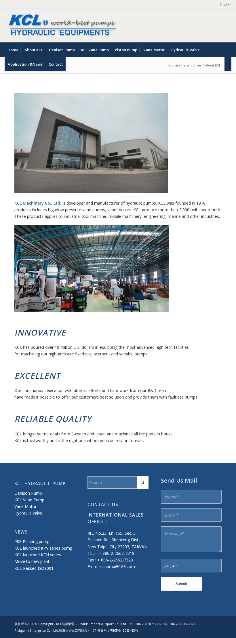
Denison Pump (28, 493)
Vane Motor (25, 506)
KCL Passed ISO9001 (34, 568)
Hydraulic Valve (28, 513)
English (225, 4)
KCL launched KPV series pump (43, 548)
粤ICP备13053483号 (124, 630)
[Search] (227, 64)
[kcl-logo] (61, 25)
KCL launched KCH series (37, 554)
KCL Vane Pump (29, 499)
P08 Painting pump (32, 541)
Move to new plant (32, 561)
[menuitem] (224, 4)
